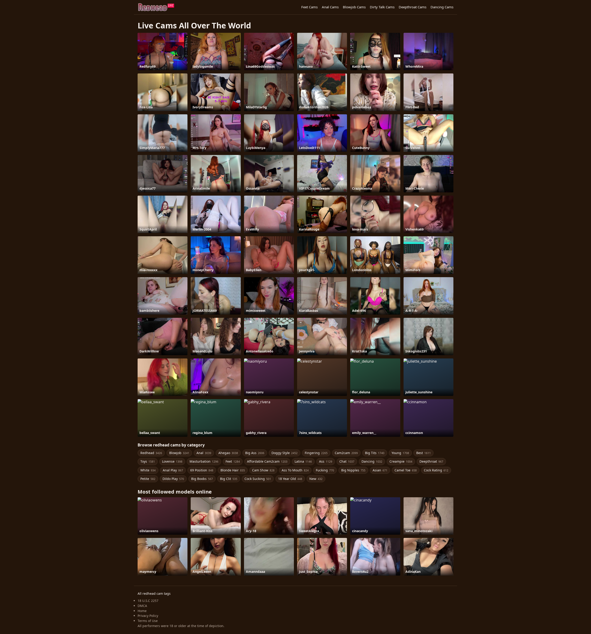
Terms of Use (148, 621)
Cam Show (263, 470)
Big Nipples (353, 470)
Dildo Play (173, 478)
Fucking (325, 470)
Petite (147, 478)
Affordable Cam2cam (267, 461)
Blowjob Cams (354, 7)
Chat (346, 461)
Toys (147, 461)
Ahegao (228, 453)
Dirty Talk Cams (382, 7)
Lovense (172, 461)
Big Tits (374, 453)
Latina (303, 461)
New (316, 478)
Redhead (151, 453)
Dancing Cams (442, 7)
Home (142, 611)
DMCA (142, 606)
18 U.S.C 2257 (148, 600)
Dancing (372, 461)
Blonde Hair (232, 470)
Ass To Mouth (295, 470)
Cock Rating (436, 470)
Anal (203, 453)
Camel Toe (406, 470)
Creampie (400, 461)
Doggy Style (284, 453)
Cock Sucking (257, 478)
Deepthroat (431, 461)
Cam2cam (346, 453)
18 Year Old (290, 478)
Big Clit (228, 478)
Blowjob (179, 453)
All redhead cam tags (154, 593)
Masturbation (204, 461)
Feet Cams (309, 7)
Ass (325, 461)
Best (423, 453)
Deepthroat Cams (412, 7)
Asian (380, 470)
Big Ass (254, 453)
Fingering (316, 453)
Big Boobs (202, 478)
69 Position (201, 470)
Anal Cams (330, 7)
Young (400, 453)
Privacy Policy (148, 615)
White (148, 470)
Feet (233, 461)
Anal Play (173, 470)
